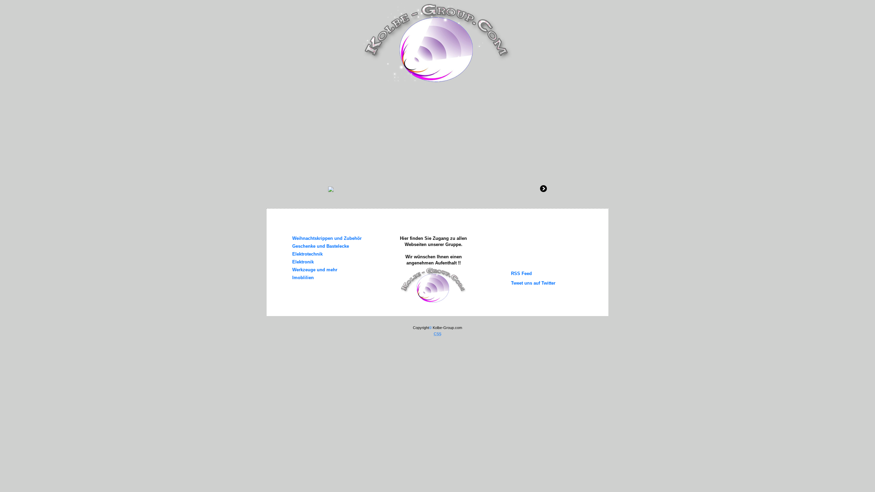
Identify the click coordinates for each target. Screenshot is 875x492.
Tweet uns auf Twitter (533, 283)
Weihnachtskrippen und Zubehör (327, 238)
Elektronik (303, 261)
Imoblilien (303, 277)
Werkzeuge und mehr (314, 269)
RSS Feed (521, 273)
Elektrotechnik (307, 254)
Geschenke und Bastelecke (320, 246)
